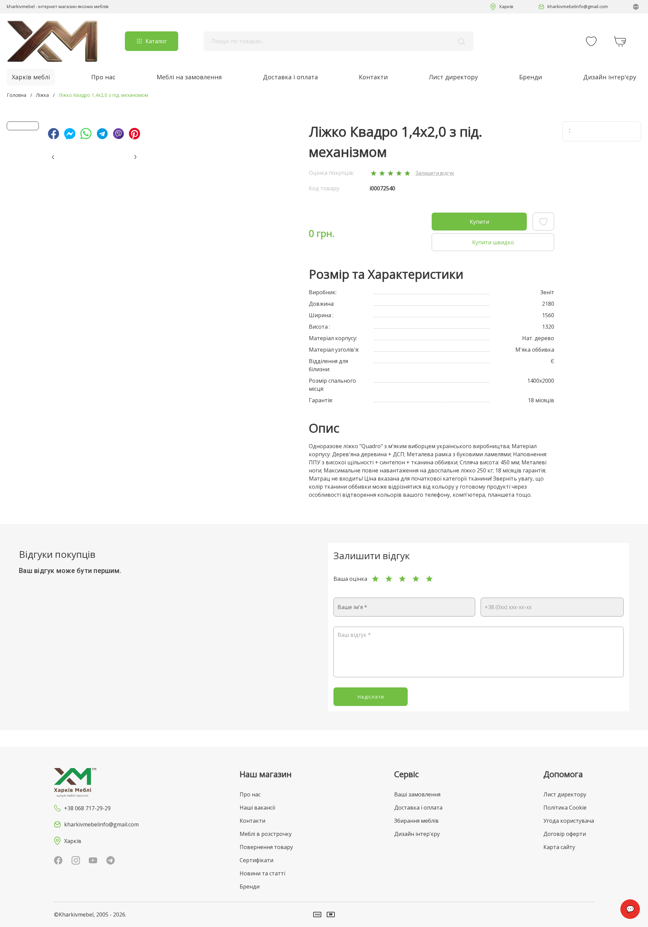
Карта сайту (559, 847)
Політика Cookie (565, 807)
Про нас (103, 77)
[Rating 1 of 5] (375, 578)
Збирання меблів (416, 820)
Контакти (373, 77)
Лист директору (453, 77)
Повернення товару (266, 847)
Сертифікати (256, 860)
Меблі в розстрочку (266, 834)
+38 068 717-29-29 (87, 808)
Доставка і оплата (290, 77)
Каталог (156, 41)
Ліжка (42, 95)
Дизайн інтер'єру (609, 77)
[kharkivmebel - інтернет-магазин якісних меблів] (52, 41)
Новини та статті (262, 873)
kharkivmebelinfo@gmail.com (577, 6)
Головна (16, 95)
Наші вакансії (257, 807)
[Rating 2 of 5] (389, 578)
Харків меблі (31, 77)
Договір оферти (564, 834)
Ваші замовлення (417, 794)
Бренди (530, 77)
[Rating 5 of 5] (429, 578)
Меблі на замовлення (189, 77)
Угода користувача (568, 820)
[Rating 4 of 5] (416, 578)
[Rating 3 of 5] (402, 578)
